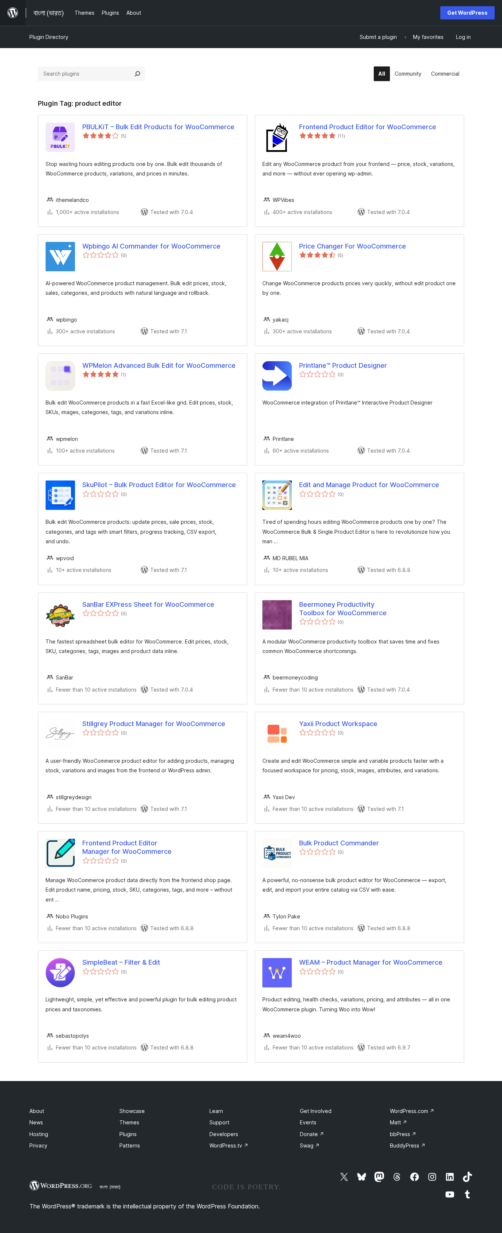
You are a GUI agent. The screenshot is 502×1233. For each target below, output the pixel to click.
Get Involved (315, 1111)
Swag (310, 1145)
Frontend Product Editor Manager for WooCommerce (127, 847)
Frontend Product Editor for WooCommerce (367, 127)
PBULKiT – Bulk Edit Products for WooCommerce (158, 127)
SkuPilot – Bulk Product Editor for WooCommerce (159, 485)
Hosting (38, 1134)
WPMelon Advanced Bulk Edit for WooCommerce (159, 365)
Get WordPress (467, 13)
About (36, 1111)
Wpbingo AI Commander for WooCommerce (151, 246)
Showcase (132, 1111)
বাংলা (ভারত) (110, 1187)
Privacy (38, 1145)
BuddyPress (408, 1145)
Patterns (129, 1145)
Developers (223, 1134)
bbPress (403, 1134)
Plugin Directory (48, 37)
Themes (129, 1122)
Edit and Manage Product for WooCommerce (369, 485)
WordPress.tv (228, 1145)
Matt (398, 1122)
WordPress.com (412, 1111)
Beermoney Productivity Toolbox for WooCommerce (343, 609)
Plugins (128, 1134)
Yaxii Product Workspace (338, 724)
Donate (312, 1134)
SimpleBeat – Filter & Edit (121, 962)
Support (219, 1122)
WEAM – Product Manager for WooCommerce (370, 962)
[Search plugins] (137, 73)
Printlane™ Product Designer (343, 365)
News (36, 1122)
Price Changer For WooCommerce (352, 246)
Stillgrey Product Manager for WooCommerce (153, 724)
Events (308, 1122)
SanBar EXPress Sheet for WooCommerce (148, 604)
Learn (216, 1111)
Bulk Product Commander (339, 843)
